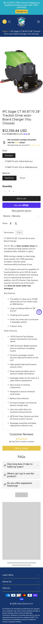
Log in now (34, 145)
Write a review (21, 448)
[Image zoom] (21, 71)
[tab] (8, 232)
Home (5, 31)
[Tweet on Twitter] (16, 223)
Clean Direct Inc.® (25, 603)
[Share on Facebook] (10, 223)
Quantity (7, 186)
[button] (21, 198)
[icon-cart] (38, 21)
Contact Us (21, 11)
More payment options (21, 211)
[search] (9, 21)
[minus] (5, 191)
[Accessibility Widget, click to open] (39, 312)
